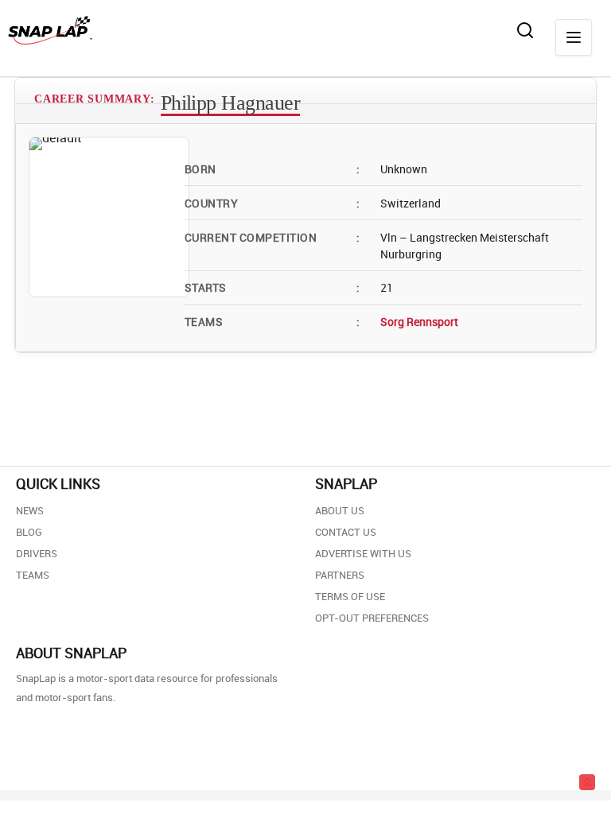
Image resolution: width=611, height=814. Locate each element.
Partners (339, 575)
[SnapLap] (50, 30)
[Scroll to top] (587, 782)
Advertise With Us (363, 553)
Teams (272, 321)
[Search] (525, 30)
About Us (339, 510)
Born (272, 168)
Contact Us (345, 532)
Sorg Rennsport (419, 321)
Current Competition (272, 237)
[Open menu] (573, 37)
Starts (272, 287)
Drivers (36, 553)
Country (272, 203)
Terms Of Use (350, 596)
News (30, 510)
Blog (29, 532)
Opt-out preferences (372, 617)
